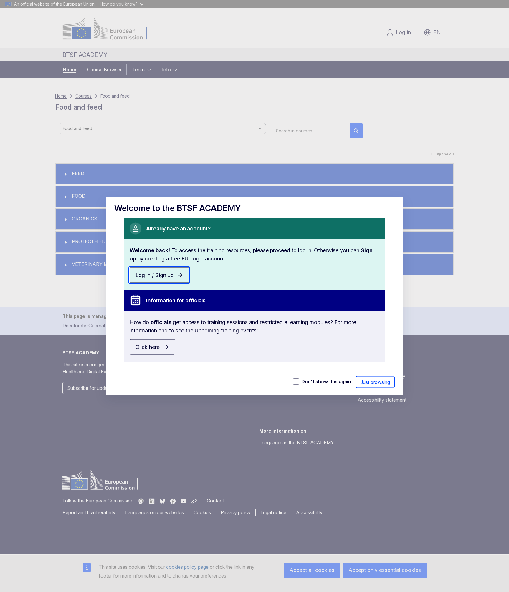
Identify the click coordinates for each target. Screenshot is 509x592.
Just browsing (375, 382)
